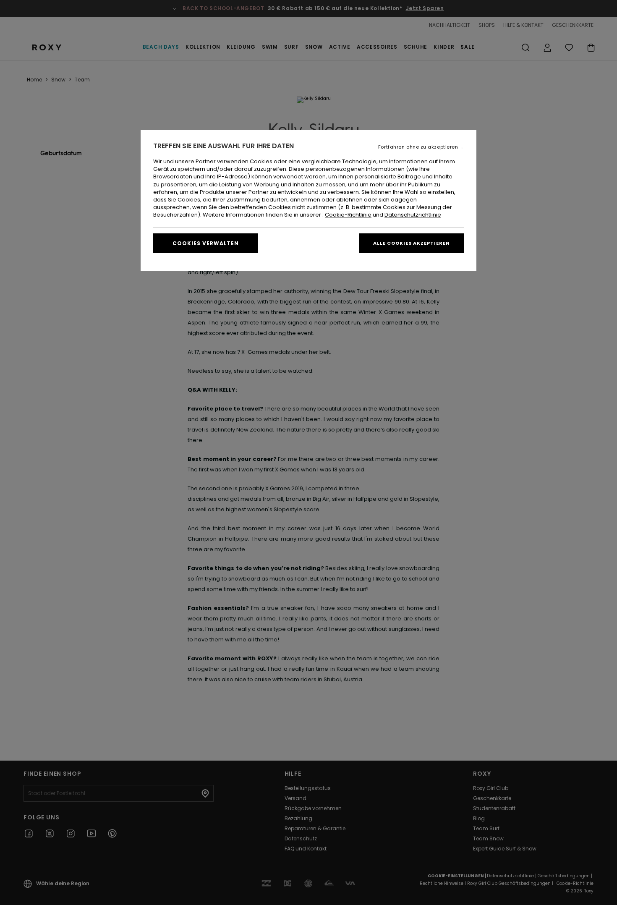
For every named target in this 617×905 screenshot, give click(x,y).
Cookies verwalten (206, 243)
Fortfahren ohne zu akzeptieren (418, 147)
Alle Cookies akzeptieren (411, 243)
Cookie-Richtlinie (348, 215)
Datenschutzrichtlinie (412, 215)
